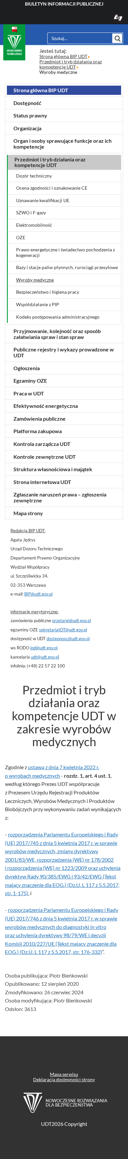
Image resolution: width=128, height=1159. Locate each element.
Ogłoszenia (26, 368)
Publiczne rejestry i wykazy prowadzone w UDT (63, 352)
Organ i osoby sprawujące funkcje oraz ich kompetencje (62, 143)
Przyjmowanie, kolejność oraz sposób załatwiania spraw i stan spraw (57, 334)
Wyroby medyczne (35, 280)
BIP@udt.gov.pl (38, 594)
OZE (20, 237)
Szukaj (117, 38)
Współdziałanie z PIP (37, 304)
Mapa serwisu (64, 1074)
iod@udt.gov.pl (43, 647)
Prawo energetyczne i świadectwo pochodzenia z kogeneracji (65, 252)
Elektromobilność (34, 225)
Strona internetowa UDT (42, 482)
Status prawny (30, 115)
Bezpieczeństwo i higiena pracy (47, 292)
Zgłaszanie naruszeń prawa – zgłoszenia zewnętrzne (59, 497)
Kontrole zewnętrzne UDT (44, 456)
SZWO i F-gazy (31, 212)
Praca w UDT (28, 393)
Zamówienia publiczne (39, 418)
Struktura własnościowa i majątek (52, 469)
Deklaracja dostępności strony (64, 1079)
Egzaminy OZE (30, 380)
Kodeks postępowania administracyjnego (57, 317)
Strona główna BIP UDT (40, 90)
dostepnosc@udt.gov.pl (68, 638)
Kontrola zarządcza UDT (42, 444)
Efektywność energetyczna (45, 406)
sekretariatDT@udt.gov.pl (63, 629)
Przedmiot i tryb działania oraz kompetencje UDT (50, 162)
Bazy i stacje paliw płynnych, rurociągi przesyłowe (67, 267)
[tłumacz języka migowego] (118, 20)
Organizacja (27, 128)
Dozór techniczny (34, 176)
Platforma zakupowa (37, 431)
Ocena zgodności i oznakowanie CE (51, 188)
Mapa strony (28, 513)
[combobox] (79, 38)
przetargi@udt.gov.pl (71, 620)
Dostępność (27, 103)
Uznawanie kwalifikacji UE (42, 200)
